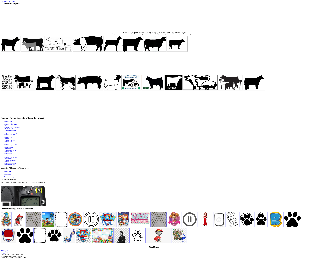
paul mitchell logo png (9, 155)
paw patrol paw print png (10, 133)
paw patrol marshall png (10, 160)
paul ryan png (7, 135)
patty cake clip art (8, 128)
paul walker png (8, 123)
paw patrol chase (8, 141)
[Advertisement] (154, 18)
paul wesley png (8, 148)
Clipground (8, 254)
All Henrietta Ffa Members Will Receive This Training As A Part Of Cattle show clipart (229, 87)
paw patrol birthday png (10, 163)
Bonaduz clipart (8, 171)
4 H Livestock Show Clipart (129, 88)
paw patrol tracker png (9, 134)
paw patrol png (8, 153)
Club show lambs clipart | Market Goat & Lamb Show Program (111, 87)
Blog (2, 1)
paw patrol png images (9, 145)
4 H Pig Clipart (76, 49)
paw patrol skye (8, 121)
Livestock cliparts (5, 88)
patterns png (7, 125)
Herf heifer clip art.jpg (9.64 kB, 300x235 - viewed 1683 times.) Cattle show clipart (65, 87)
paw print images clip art (10, 130)
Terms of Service (5, 250)
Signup (10, 1)
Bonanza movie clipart (9, 176)
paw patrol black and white (11, 144)
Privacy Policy (4, 251)
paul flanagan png (8, 147)
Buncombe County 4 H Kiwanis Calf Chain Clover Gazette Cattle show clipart (176, 48)
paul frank (6, 138)
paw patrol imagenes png (10, 157)
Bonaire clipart (7, 174)
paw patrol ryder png (9, 140)
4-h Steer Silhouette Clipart (83, 88)
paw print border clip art (10, 150)
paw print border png (9, 164)
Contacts (5, 1)
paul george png (8, 158)
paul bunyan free (8, 137)
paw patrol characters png (10, 124)
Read (2, 185)
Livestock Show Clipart (189, 88)
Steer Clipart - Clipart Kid (43, 88)
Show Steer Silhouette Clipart (151, 49)
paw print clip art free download (12, 127)
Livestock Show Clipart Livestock (22, 88)
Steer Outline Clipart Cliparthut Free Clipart (152, 88)
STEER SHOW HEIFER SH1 (130, 49)
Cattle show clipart (5, 49)
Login (13, 1)
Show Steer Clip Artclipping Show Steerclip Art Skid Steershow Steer (254, 87)
